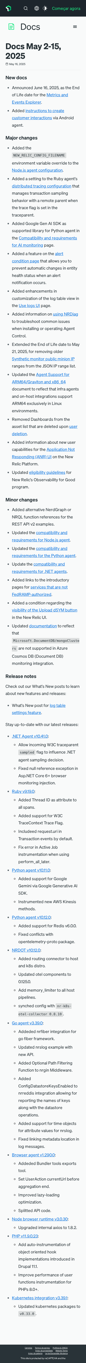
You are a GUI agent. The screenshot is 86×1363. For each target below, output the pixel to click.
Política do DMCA (60, 1348)
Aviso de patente (35, 1353)
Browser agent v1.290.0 (33, 1154)
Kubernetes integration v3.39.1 (39, 1297)
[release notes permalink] (38, 676)
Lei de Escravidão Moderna (56, 1353)
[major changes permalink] (40, 137)
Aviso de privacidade (44, 1350)
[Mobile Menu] (74, 26)
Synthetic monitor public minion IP (43, 358)
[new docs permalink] (29, 77)
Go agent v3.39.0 (27, 1022)
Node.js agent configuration (37, 170)
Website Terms (61, 1350)
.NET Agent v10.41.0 (30, 736)
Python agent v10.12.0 (31, 917)
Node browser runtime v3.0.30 (40, 1218)
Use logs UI (29, 305)
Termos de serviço (42, 1348)
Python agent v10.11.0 (31, 870)
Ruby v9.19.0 (23, 791)
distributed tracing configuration (41, 185)
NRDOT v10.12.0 (26, 950)
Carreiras (28, 1348)
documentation (43, 625)
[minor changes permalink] (40, 499)
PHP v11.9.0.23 (25, 1235)
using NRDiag (65, 313)
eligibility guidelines (47, 472)
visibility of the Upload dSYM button (44, 609)
